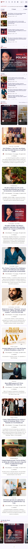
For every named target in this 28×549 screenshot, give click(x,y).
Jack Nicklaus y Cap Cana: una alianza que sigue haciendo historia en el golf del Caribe (17, 14)
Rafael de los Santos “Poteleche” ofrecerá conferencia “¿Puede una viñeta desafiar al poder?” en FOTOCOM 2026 (17, 96)
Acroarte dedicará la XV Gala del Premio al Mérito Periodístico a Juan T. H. (14, 349)
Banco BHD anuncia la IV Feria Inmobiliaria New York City (14, 384)
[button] (22, 2)
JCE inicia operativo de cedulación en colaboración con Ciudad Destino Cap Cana (14, 501)
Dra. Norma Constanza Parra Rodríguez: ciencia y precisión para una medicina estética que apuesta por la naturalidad (17, 39)
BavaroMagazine (8, 69)
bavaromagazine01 (9, 193)
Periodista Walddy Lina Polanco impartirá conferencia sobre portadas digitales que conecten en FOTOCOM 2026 (17, 30)
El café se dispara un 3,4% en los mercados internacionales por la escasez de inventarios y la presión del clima (17, 22)
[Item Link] (4, 15)
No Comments (16, 154)
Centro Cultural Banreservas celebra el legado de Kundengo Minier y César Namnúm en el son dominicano (14, 421)
